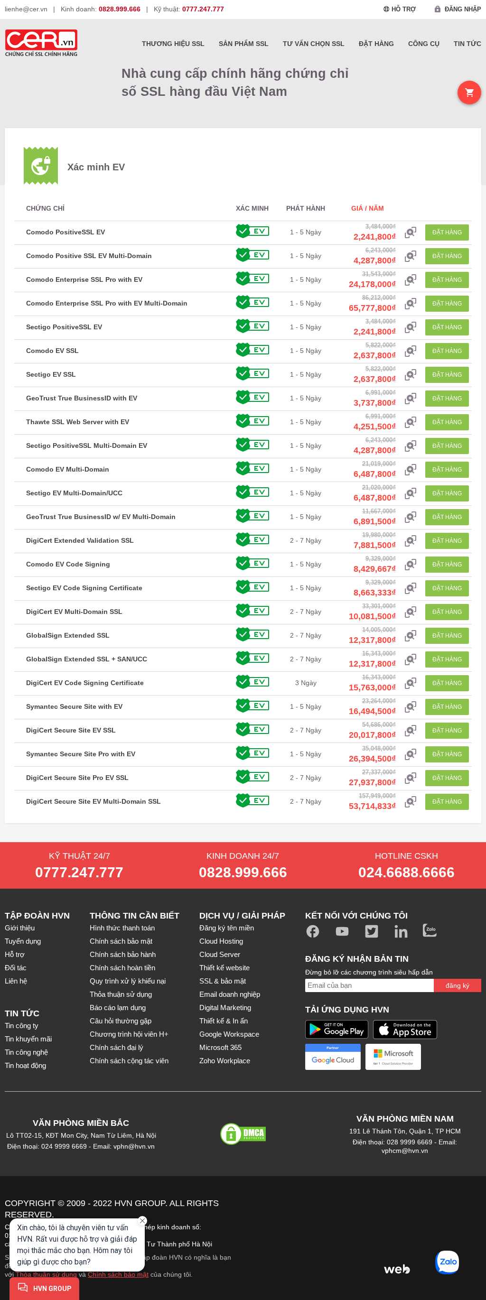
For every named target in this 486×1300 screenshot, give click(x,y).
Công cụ (423, 43)
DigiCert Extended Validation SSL (80, 540)
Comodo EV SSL (52, 350)
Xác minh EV (96, 167)
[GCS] (355, 1241)
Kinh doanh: (100, 9)
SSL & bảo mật (222, 981)
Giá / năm (367, 208)
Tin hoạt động (25, 1065)
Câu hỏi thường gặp (120, 1021)
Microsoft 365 (220, 1047)
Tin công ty (21, 1025)
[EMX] (439, 1213)
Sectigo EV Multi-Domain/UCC (74, 493)
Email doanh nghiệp (229, 994)
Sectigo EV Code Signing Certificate (84, 588)
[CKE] (355, 1213)
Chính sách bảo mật (121, 941)
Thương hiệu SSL (173, 43)
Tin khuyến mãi (28, 1039)
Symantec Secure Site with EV (74, 706)
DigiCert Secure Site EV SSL (71, 730)
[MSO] (271, 1268)
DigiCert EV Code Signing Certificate (85, 683)
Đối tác (16, 968)
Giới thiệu (20, 928)
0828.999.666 (243, 872)
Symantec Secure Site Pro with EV (80, 754)
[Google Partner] (333, 1057)
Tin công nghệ (26, 1052)
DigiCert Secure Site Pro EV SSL (77, 777)
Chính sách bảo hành (123, 954)
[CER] (313, 1213)
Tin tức (467, 43)
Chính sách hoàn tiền (122, 968)
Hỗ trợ (15, 954)
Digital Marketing (225, 1007)
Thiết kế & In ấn (223, 1021)
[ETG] (271, 1241)
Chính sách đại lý (116, 1047)
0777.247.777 (79, 872)
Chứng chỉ (45, 208)
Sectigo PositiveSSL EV (64, 327)
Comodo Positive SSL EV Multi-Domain (89, 256)
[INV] (397, 1241)
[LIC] (439, 1241)
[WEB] (397, 1268)
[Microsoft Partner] (393, 1057)
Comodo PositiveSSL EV (65, 232)
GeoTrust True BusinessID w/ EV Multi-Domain (101, 516)
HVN (123, 1203)
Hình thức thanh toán (122, 928)
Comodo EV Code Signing (68, 564)
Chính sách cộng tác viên (129, 1061)
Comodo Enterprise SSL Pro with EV (84, 279)
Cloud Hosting (221, 941)
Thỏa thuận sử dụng (121, 994)
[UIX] (355, 1268)
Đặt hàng (376, 43)
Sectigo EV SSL (51, 374)
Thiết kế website (224, 968)
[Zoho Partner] (453, 1057)
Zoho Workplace (224, 1061)
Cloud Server (219, 954)
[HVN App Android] (336, 1029)
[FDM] (313, 1241)
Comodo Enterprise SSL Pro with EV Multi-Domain (106, 303)
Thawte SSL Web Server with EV (77, 422)
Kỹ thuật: (189, 9)
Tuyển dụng (23, 941)
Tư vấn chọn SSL (314, 43)
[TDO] (313, 1268)
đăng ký (457, 985)
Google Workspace (229, 1034)
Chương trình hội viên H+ (129, 1034)
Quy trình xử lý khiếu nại (128, 981)
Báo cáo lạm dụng (118, 1007)
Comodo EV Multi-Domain (67, 469)
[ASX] (271, 1213)
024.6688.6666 (406, 872)
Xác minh (252, 208)
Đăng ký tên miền (226, 928)
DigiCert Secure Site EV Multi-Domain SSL (93, 801)
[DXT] (397, 1213)
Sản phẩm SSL (244, 43)
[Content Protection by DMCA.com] (243, 1141)
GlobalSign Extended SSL (68, 635)
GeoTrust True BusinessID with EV (81, 398)
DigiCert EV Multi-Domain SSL (74, 611)
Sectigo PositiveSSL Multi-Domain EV (86, 445)
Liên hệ (16, 981)
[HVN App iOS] (405, 1029)
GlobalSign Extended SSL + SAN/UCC (86, 659)
